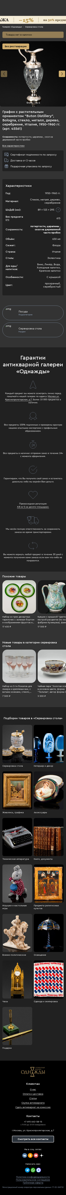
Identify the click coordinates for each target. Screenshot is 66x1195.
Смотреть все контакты (33, 1139)
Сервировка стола (34, 27)
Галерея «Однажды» (12, 27)
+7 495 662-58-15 (33, 1122)
